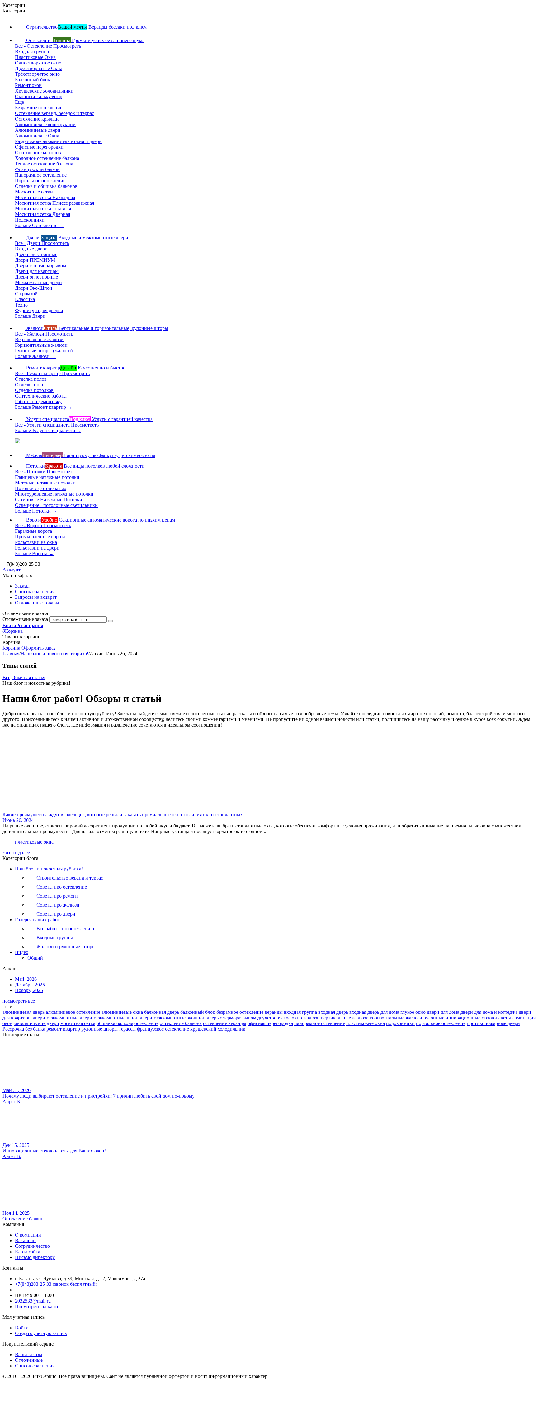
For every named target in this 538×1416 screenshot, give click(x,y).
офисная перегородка (270, 1023)
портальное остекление (440, 1023)
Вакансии (25, 1240)
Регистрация (29, 625)
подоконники (400, 1023)
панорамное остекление (319, 1023)
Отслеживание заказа (25, 619)
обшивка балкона (115, 1023)
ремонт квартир (63, 1029)
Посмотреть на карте (37, 1306)
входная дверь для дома (374, 1012)
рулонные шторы (99, 1029)
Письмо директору (35, 1257)
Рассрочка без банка (23, 1029)
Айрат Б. (11, 1101)
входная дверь (333, 1012)
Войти (9, 625)
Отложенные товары (37, 602)
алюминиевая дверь (23, 1012)
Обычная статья (28, 677)
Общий (35, 958)
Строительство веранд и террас (69, 877)
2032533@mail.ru (33, 1301)
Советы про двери (55, 914)
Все (6, 677)
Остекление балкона (24, 1218)
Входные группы (54, 937)
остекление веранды (224, 1023)
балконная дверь (161, 1012)
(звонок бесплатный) (56, 1284)
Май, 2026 (26, 979)
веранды (274, 1012)
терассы (127, 1029)
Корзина (11, 648)
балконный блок (197, 1012)
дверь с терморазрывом (231, 1017)
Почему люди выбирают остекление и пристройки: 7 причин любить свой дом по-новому (98, 1096)
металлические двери (36, 1023)
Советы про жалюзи (57, 905)
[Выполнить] (110, 621)
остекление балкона (181, 1023)
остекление (146, 1023)
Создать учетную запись (41, 1333)
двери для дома (443, 1012)
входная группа (300, 1012)
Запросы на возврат (36, 597)
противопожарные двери (493, 1023)
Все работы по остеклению (64, 928)
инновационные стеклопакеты (478, 1017)
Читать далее (16, 852)
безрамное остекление (239, 1012)
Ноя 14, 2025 (16, 1213)
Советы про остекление (61, 886)
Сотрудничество (32, 1246)
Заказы (22, 586)
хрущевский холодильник (217, 1029)
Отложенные (29, 1360)
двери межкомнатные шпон (109, 1017)
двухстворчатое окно (279, 1017)
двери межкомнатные (55, 1017)
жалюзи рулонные (425, 1017)
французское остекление (163, 1029)
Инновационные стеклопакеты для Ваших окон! (54, 1150)
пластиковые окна (34, 842)
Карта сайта (27, 1251)
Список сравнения (34, 591)
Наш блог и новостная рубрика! (49, 868)
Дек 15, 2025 (15, 1145)
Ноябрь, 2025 (29, 990)
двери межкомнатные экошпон (172, 1017)
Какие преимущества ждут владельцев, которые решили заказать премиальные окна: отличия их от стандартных (122, 814)
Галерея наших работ (37, 919)
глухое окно (413, 1012)
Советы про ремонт (56, 896)
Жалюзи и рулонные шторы (65, 946)
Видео (21, 952)
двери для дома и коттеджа (488, 1012)
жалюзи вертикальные (327, 1017)
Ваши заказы (28, 1354)
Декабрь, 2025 (30, 984)
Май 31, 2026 (16, 1090)
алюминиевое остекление (73, 1012)
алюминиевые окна (122, 1012)
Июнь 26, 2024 (18, 820)
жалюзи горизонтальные (378, 1017)
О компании (28, 1234)
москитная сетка (77, 1023)
